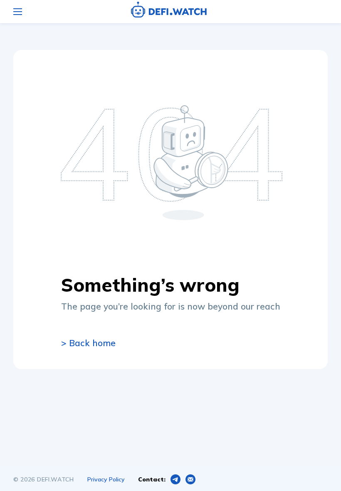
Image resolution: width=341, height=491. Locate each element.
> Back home (88, 342)
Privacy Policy (106, 479)
